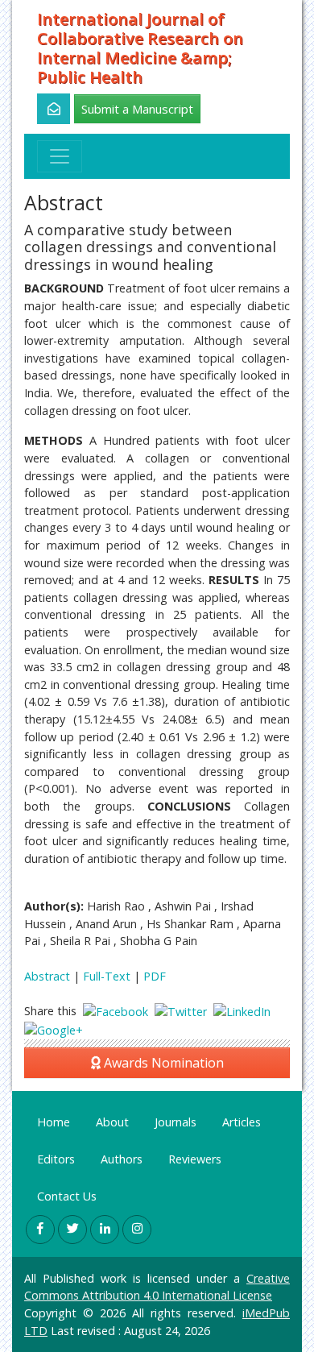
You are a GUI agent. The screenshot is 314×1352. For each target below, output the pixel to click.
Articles (241, 1122)
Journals (175, 1122)
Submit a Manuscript (137, 109)
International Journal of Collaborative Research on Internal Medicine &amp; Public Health (140, 48)
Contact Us (67, 1196)
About (112, 1122)
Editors (56, 1159)
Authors (122, 1159)
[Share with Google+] (53, 1029)
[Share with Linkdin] (242, 1010)
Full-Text (106, 976)
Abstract (47, 976)
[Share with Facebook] (115, 1010)
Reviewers (194, 1159)
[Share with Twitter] (181, 1010)
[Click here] (44, 108)
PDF (154, 976)
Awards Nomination (162, 1063)
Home (53, 1122)
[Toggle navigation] (59, 156)
